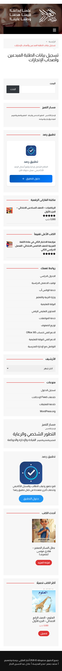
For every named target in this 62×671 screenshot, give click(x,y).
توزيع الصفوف (48, 325)
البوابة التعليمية (48, 304)
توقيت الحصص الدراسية (44, 283)
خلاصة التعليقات (47, 404)
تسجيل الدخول (48, 390)
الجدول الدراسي (48, 276)
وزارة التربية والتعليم (46, 297)
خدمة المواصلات (47, 318)
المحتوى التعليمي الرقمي (44, 311)
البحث (53, 83)
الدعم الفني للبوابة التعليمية (42, 339)
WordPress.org (48, 411)
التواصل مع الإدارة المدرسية (42, 346)
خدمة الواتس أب (47, 290)
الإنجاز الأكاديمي (50, 115)
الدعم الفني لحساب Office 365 (41, 332)
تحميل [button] (43, 633)
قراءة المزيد (44, 562)
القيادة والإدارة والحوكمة (47, 119)
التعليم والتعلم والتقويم (19, 115)
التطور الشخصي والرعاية (36, 115)
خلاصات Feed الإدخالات (44, 397)
